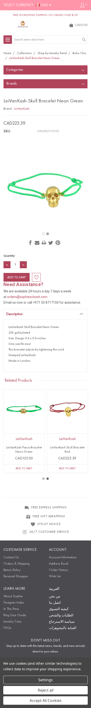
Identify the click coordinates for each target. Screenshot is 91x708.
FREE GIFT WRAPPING (49, 516)
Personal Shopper (16, 576)
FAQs (7, 628)
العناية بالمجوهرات (62, 628)
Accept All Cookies (46, 700)
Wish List (55, 576)
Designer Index (14, 602)
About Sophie (13, 596)
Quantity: (9, 255)
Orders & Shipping (17, 564)
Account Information (63, 557)
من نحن (54, 596)
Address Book (58, 564)
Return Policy (12, 570)
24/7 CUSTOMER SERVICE (49, 531)
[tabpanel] (24, 431)
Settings (45, 679)
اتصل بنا (55, 603)
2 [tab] (47, 478)
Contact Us (11, 557)
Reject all (45, 690)
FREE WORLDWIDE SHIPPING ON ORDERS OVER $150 (45, 15)
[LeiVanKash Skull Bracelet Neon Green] (43, 233)
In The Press (11, 609)
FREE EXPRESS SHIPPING (49, 507)
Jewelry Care (12, 621)
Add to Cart (24, 468)
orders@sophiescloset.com (27, 297)
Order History (58, 570)
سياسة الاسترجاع (62, 622)
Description (14, 314)
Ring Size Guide (15, 615)
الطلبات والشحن (61, 615)
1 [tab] (43, 478)
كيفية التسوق (59, 609)
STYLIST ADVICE (49, 524)
